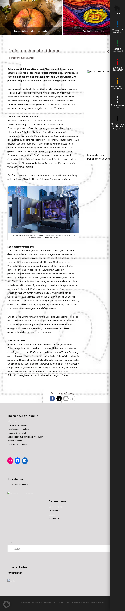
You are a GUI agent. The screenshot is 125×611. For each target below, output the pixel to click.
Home (52, 514)
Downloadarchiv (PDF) (17, 484)
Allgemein (12, 421)
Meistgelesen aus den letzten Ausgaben (25, 436)
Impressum (54, 518)
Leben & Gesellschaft (17, 432)
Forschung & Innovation (18, 429)
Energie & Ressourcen (17, 425)
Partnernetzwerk (14, 440)
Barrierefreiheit (56, 506)
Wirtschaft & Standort (17, 444)
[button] (52, 398)
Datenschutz (54, 510)
